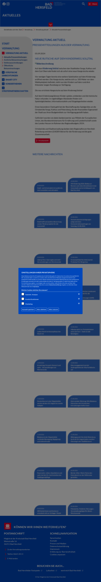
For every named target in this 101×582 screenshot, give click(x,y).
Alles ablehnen (41, 309)
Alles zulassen (53, 309)
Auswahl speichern (28, 309)
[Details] (79, 294)
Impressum (36, 286)
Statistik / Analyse (31, 294)
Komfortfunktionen (32, 299)
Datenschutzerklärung (55, 285)
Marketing (28, 304)
